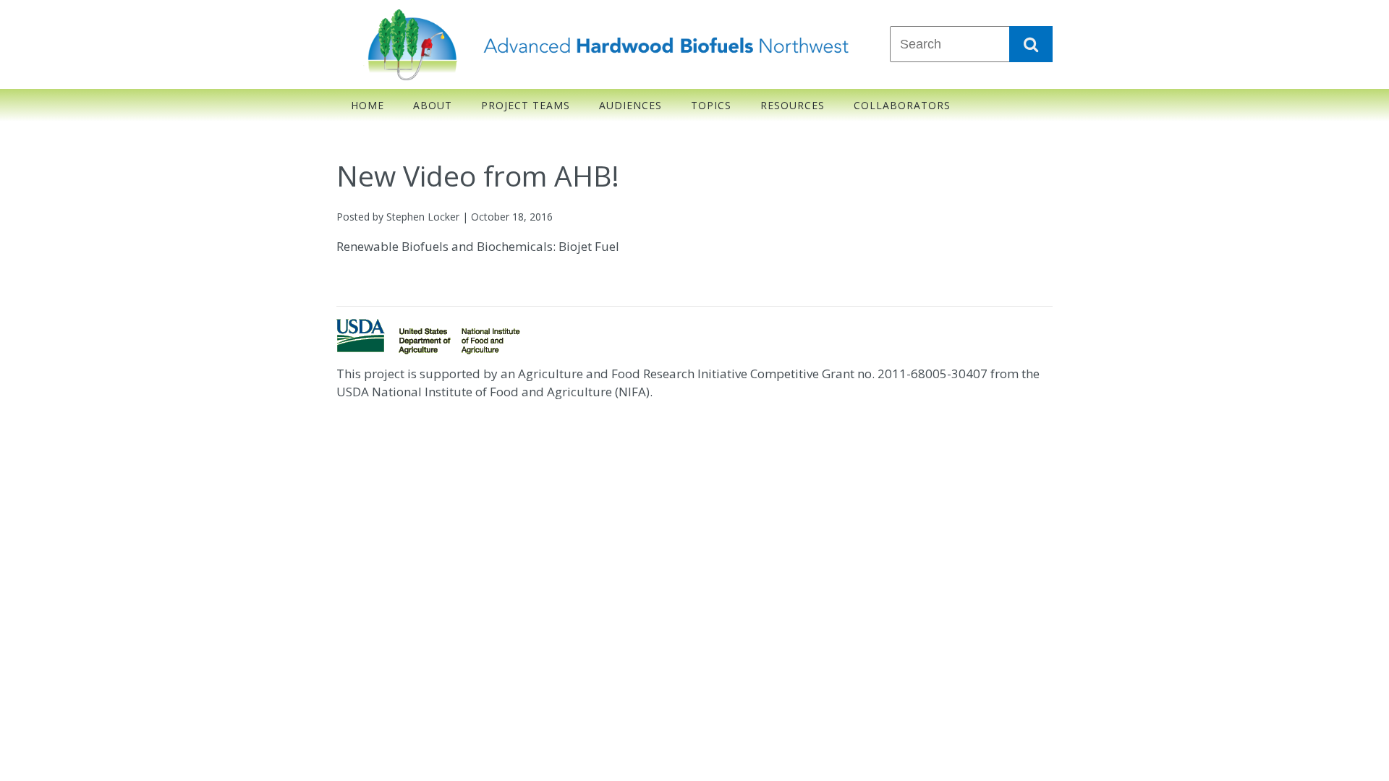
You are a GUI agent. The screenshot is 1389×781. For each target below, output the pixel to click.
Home (367, 105)
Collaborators (902, 105)
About (432, 105)
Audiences (630, 105)
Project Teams (525, 105)
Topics (711, 105)
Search (1031, 44)
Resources (792, 105)
